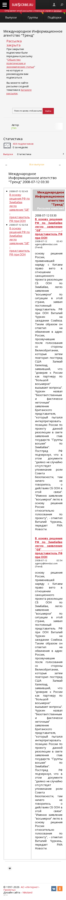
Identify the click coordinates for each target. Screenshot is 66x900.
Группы (33, 17)
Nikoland (27, 892)
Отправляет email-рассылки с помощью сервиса (33, 10)
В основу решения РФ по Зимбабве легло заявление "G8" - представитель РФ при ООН (19, 208)
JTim (13, 128)
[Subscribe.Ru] (22, 4)
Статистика (13, 139)
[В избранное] (9, 868)
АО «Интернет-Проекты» (21, 888)
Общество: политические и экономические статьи (20, 63)
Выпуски (11, 17)
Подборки (54, 17)
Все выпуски (36, 164)
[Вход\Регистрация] (54, 4)
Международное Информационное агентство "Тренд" (32, 33)
